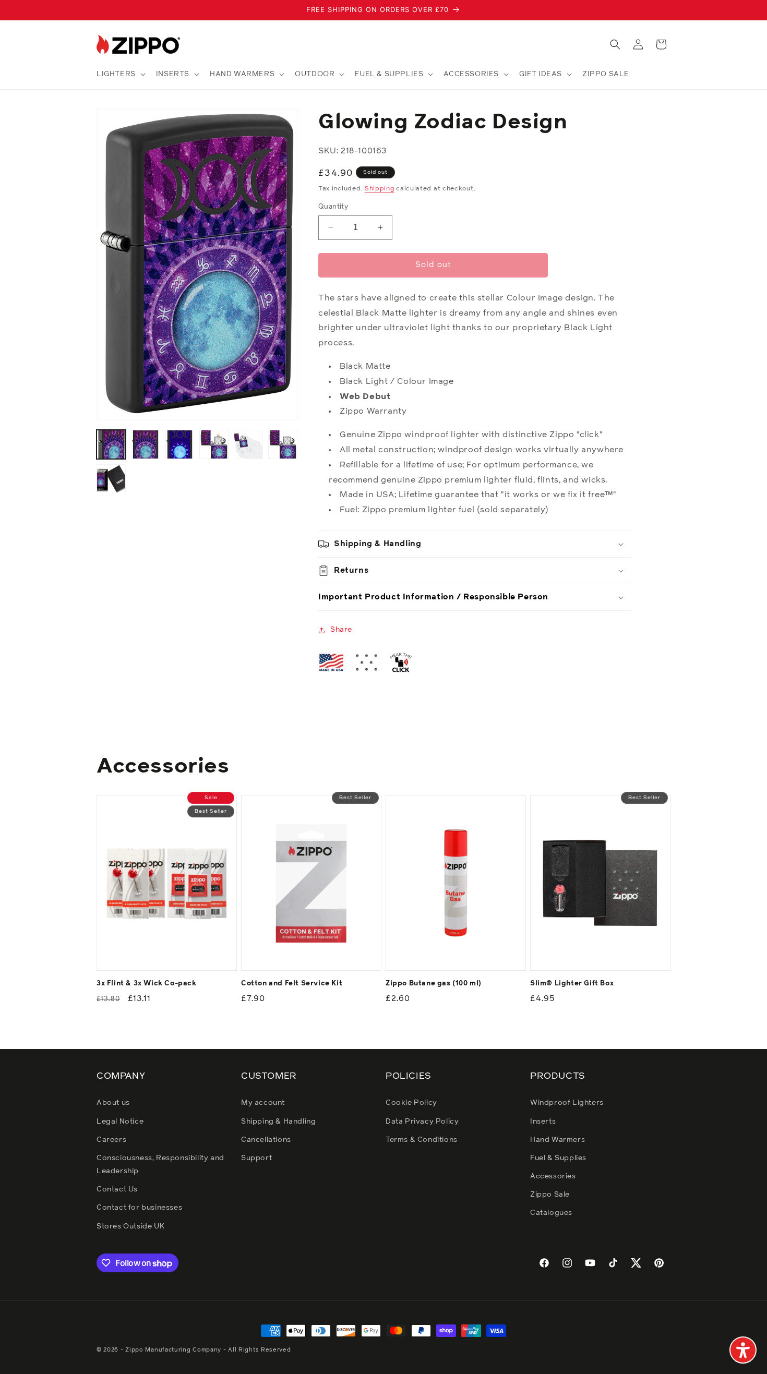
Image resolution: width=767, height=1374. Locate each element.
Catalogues (551, 1212)
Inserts (543, 1121)
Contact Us (117, 1189)
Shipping (379, 189)
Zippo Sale (550, 1194)
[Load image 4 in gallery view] (214, 444)
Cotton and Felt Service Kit (291, 983)
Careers (111, 1139)
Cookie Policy (411, 1102)
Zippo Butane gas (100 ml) (434, 983)
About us (113, 1102)
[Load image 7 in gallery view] (111, 478)
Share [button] (341, 629)
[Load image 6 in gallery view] (282, 444)
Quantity (333, 206)
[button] (120, 74)
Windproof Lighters (567, 1102)
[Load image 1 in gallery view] (111, 444)
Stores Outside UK (130, 1226)
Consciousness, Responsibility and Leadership (160, 1164)
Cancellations (266, 1139)
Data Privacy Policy (422, 1121)
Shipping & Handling (278, 1121)
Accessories (553, 1176)
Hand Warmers (557, 1139)
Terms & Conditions (422, 1139)
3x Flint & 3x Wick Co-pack (147, 983)
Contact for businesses (139, 1207)
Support (256, 1158)
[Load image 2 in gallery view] (145, 444)
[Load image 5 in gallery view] (248, 444)
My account (263, 1102)
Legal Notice (120, 1121)
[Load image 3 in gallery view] (180, 444)
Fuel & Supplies (558, 1158)
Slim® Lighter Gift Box (572, 983)
